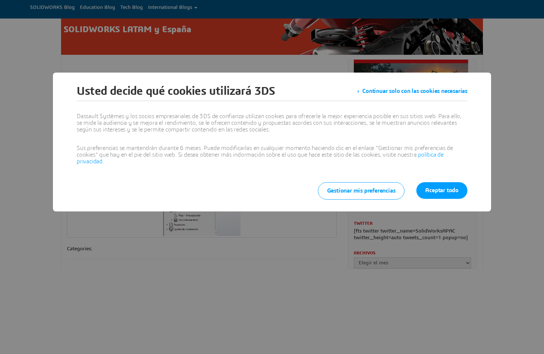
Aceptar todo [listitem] (442, 190)
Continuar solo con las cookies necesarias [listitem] (414, 91)
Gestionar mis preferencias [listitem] (361, 191)
